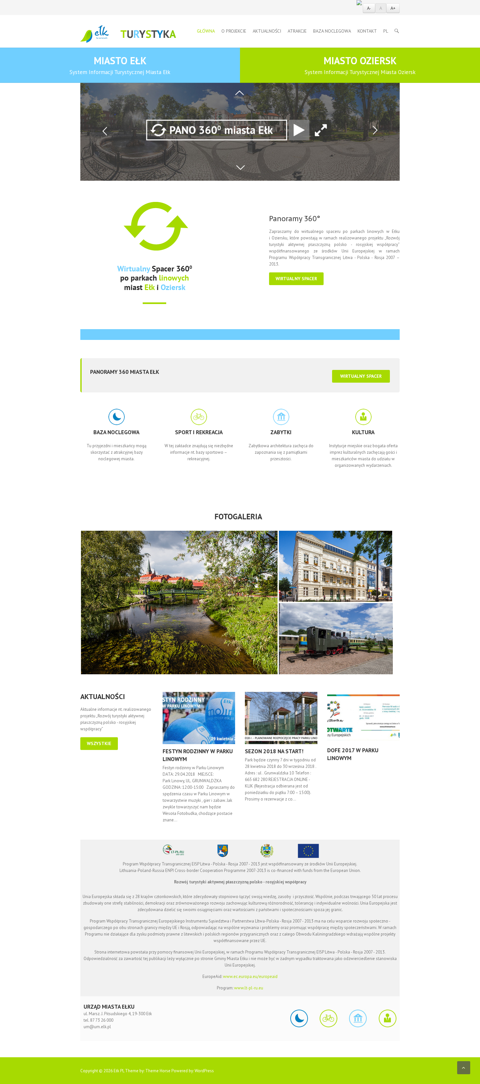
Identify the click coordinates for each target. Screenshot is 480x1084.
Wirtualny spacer (361, 376)
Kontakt (367, 31)
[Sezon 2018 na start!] (281, 718)
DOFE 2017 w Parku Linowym (352, 754)
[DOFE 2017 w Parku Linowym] (363, 717)
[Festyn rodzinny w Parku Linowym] (199, 718)
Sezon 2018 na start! (274, 751)
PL (385, 31)
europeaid (268, 976)
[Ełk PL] (128, 34)
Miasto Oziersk (360, 65)
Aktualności (267, 31)
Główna (206, 31)
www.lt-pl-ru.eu (248, 988)
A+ (393, 8)
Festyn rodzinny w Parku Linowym (198, 755)
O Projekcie (233, 31)
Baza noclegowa (332, 31)
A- (369, 8)
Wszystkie (99, 743)
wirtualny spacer (296, 279)
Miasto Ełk (120, 65)
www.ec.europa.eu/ (241, 976)
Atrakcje (297, 31)
